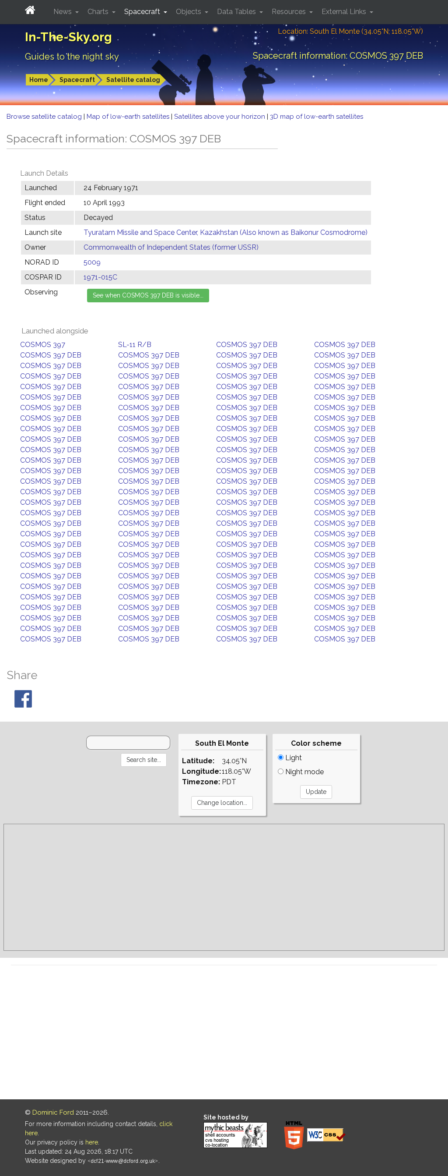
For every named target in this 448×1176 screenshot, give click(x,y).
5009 (92, 262)
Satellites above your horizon (220, 116)
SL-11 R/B (134, 344)
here (91, 1142)
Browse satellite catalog (45, 116)
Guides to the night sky (72, 56)
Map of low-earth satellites (129, 116)
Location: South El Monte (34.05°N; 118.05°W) (350, 31)
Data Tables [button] (237, 11)
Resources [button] (290, 11)
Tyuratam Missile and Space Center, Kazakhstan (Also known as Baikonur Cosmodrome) (226, 232)
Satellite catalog (133, 79)
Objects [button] (189, 11)
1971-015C (100, 277)
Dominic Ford (53, 1112)
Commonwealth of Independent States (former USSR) (171, 247)
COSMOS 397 (42, 344)
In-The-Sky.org (68, 37)
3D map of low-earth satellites (316, 116)
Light (293, 758)
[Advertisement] (224, 887)
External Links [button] (345, 11)
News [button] (63, 11)
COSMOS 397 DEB (246, 344)
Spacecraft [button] (143, 11)
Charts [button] (99, 11)
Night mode (304, 772)
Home (38, 79)
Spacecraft (77, 79)
